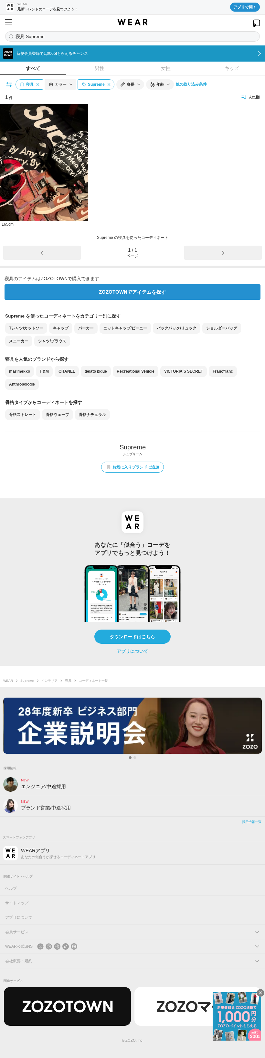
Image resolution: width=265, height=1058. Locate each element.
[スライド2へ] (134, 757)
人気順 (254, 97)
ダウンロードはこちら (132, 636)
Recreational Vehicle (135, 371)
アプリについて (132, 651)
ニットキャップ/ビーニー (125, 328)
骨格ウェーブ (57, 414)
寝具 (68, 680)
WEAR (8, 680)
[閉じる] (260, 992)
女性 (166, 68)
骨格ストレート (22, 414)
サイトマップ (16, 903)
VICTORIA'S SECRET (183, 371)
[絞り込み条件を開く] (9, 84)
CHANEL (66, 371)
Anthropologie (22, 384)
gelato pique (96, 371)
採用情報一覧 (251, 822)
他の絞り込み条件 (191, 84)
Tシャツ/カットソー (26, 328)
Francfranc (223, 371)
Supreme (27, 680)
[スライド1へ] (130, 757)
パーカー (86, 328)
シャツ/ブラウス (52, 341)
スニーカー (18, 341)
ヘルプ (11, 888)
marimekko (19, 371)
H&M (44, 371)
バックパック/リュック (176, 328)
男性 (99, 68)
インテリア (49, 680)
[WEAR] (132, 22)
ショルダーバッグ (221, 328)
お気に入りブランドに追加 (135, 467)
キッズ (232, 68)
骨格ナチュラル (92, 414)
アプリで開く (245, 7)
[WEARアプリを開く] (256, 23)
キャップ (61, 328)
